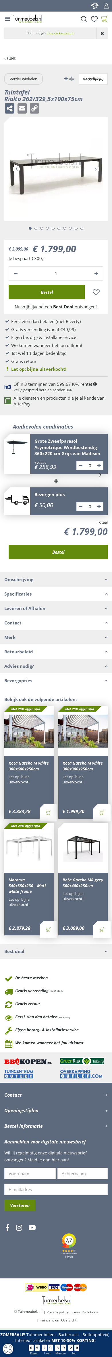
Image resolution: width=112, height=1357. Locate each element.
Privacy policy (57, 1312)
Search (83, 19)
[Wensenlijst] (94, 19)
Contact (95, 6)
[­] (7, 1244)
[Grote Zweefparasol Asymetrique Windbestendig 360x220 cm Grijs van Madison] (17, 447)
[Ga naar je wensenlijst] (94, 19)
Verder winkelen (23, 78)
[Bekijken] (104, 19)
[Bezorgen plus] (17, 500)
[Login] (106, 6)
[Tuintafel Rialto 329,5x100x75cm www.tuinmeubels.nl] (56, 169)
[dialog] (8, 1349)
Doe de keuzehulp (60, 33)
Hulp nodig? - (50, 33)
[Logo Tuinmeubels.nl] (27, 18)
